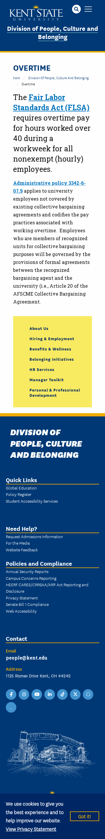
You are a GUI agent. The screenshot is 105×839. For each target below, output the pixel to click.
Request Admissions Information (34, 536)
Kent (16, 77)
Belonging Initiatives (51, 359)
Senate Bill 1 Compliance (27, 604)
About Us (39, 328)
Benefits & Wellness (50, 348)
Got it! (84, 816)
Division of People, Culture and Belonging (52, 32)
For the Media (18, 543)
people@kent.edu (26, 658)
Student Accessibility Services (32, 501)
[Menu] (88, 9)
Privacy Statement (22, 597)
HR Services (42, 369)
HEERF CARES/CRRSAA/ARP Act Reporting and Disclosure (47, 587)
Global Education (21, 487)
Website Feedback (22, 549)
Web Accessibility (21, 611)
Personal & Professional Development (54, 392)
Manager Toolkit (46, 379)
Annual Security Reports (27, 571)
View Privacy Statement (31, 828)
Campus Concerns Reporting (31, 578)
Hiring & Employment (51, 338)
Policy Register (19, 494)
